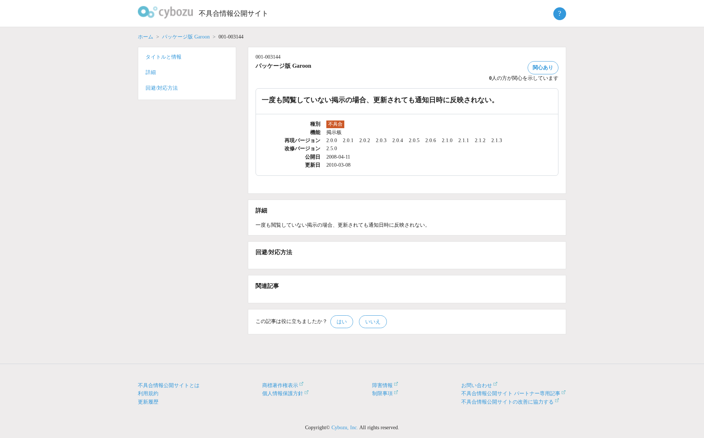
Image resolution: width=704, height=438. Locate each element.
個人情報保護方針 (282, 393)
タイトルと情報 (164, 57)
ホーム (145, 37)
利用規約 (148, 393)
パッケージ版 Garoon (186, 37)
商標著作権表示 (280, 385)
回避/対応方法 (162, 88)
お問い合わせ (476, 385)
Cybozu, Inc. (344, 427)
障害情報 (382, 385)
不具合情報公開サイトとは (168, 385)
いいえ (373, 321)
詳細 (151, 72)
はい (342, 321)
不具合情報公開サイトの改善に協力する (507, 402)
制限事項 (382, 393)
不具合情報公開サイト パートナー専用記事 (510, 393)
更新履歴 (148, 402)
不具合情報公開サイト (233, 13)
